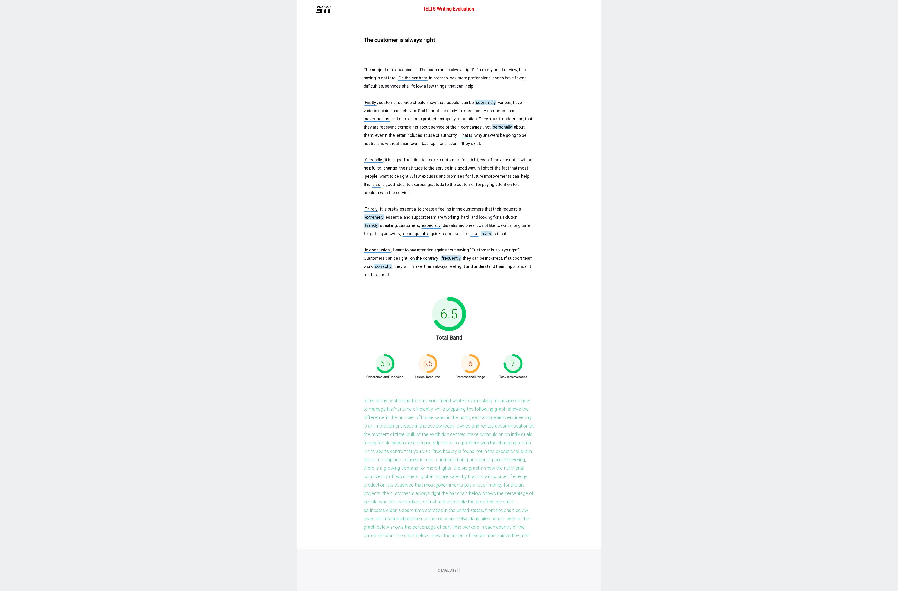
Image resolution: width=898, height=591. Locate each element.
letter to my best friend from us (396, 400)
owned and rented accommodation (493, 426)
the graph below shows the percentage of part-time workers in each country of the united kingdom (446, 527)
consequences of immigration (433, 459)
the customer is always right (411, 493)
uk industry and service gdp (412, 443)
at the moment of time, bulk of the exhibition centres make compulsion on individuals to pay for (449, 434)
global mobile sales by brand (450, 476)
